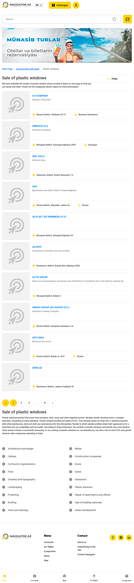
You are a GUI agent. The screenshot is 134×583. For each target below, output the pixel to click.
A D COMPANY (40, 95)
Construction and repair (27, 69)
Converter (49, 542)
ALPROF (37, 246)
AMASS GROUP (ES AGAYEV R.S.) (50, 307)
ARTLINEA (38, 337)
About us (81, 542)
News (47, 556)
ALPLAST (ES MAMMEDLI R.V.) (49, 216)
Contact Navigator (86, 554)
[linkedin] (129, 538)
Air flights (49, 546)
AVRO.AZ (37, 367)
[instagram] (121, 538)
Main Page (7, 69)
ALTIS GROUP (40, 277)
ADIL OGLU (38, 156)
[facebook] (113, 538)
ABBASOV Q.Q (40, 126)
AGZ (34, 186)
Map (46, 560)
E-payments (50, 551)
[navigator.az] (16, 537)
